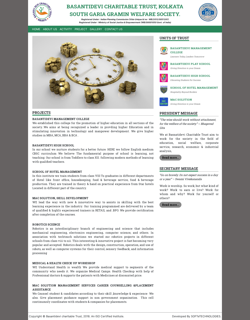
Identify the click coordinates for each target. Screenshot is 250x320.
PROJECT (81, 29)
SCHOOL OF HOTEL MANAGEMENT (194, 87)
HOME (37, 29)
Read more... (170, 157)
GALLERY (96, 29)
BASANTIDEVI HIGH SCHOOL (190, 75)
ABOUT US (50, 29)
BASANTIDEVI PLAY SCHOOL (190, 64)
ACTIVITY (66, 29)
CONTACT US (113, 29)
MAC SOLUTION (181, 99)
